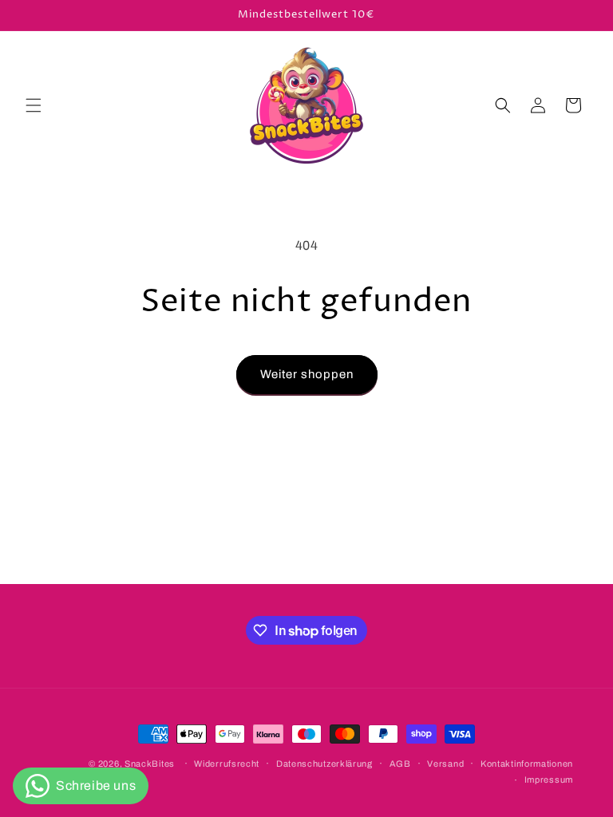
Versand (445, 763)
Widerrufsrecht (226, 763)
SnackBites (150, 763)
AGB (400, 763)
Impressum (548, 779)
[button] (33, 105)
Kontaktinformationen (527, 763)
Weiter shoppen (307, 374)
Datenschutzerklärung (324, 763)
